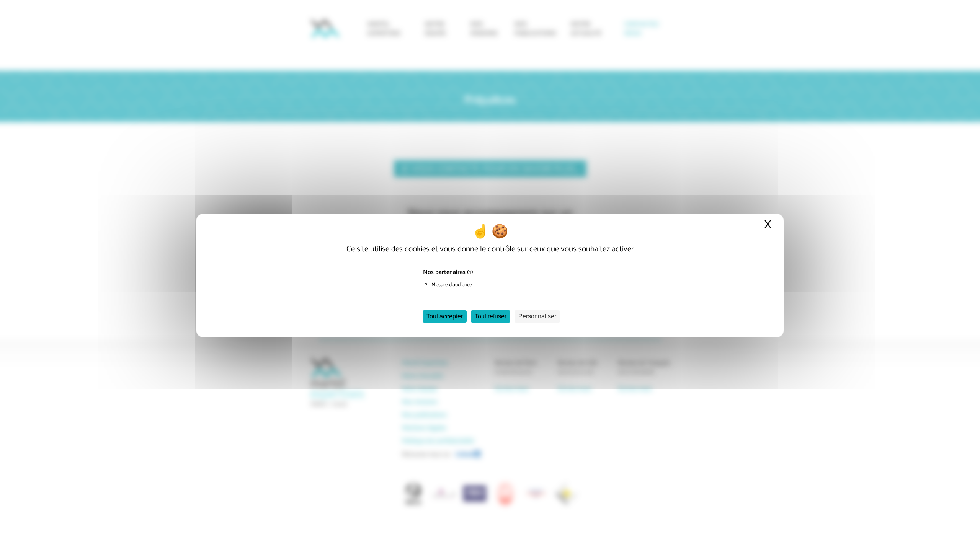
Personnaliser (537, 316)
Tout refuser (490, 316)
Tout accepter (444, 316)
